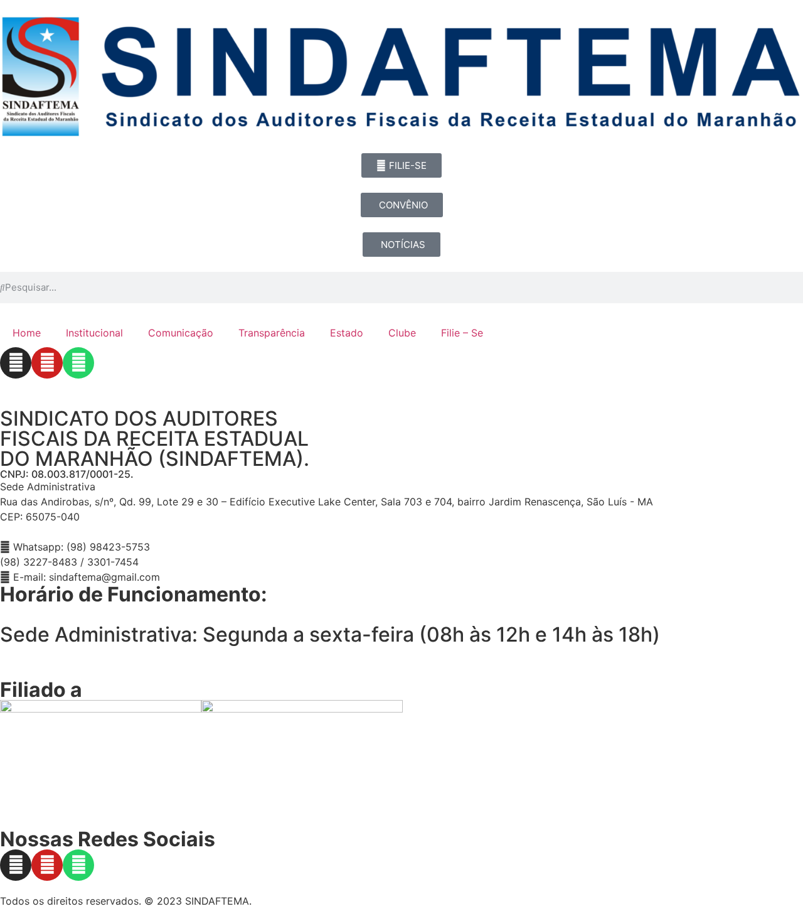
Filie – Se (462, 332)
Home (27, 332)
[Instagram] (15, 363)
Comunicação (180, 332)
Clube (402, 332)
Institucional (94, 332)
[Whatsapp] (78, 363)
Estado (346, 332)
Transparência (271, 332)
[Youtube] (47, 363)
